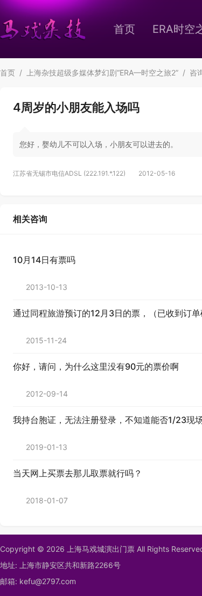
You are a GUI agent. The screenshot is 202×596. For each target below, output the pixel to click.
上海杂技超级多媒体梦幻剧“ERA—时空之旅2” (102, 72)
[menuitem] (124, 29)
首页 (124, 29)
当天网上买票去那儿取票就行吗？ (77, 473)
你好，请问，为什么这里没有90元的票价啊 (96, 366)
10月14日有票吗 (44, 259)
